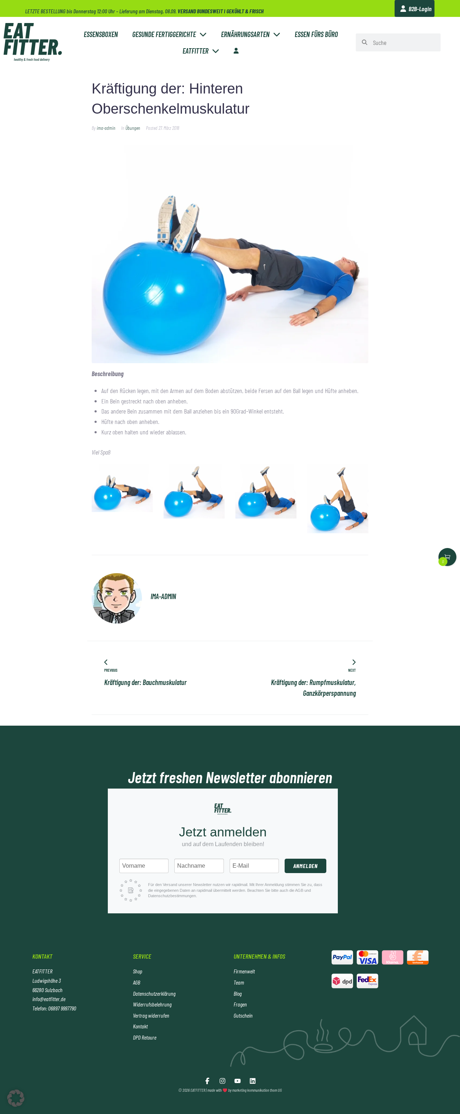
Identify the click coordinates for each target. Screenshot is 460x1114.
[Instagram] (222, 1081)
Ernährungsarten (245, 34)
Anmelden (305, 865)
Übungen (132, 128)
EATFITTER (195, 50)
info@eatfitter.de (48, 998)
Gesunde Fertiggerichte (164, 34)
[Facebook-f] (207, 1081)
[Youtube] (237, 1081)
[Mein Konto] (236, 50)
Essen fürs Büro (316, 34)
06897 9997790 (62, 1008)
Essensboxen (101, 34)
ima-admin (106, 128)
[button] (16, 1098)
